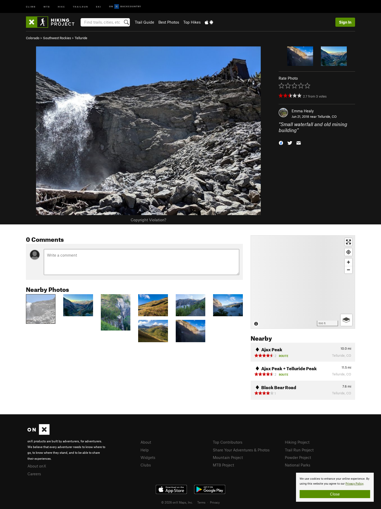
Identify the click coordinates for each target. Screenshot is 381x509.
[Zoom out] (348, 269)
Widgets (147, 457)
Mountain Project (228, 457)
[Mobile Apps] (209, 22)
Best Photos (168, 22)
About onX (36, 466)
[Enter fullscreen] (348, 242)
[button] (281, 142)
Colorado (32, 38)
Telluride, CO (327, 116)
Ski (98, 6)
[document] (335, 487)
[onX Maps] (38, 433)
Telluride (81, 38)
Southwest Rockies (57, 38)
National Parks (297, 465)
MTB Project (223, 465)
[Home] (53, 22)
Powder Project (298, 457)
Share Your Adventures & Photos (241, 450)
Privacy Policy (354, 483)
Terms (201, 502)
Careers (34, 473)
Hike (61, 6)
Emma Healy (303, 110)
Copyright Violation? (148, 219)
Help (144, 450)
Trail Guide (144, 22)
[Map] (303, 282)
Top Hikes (192, 22)
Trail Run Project (299, 450)
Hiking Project (297, 442)
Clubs (145, 465)
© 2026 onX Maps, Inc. (177, 502)
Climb (31, 6)
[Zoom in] (348, 262)
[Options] (346, 320)
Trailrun (80, 6)
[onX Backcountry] (125, 6)
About (145, 442)
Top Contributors (227, 442)
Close (335, 494)
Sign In (345, 22)
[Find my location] (348, 252)
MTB (47, 6)
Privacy (215, 502)
